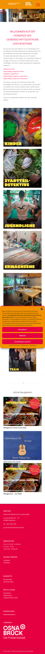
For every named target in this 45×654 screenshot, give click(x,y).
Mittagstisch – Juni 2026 (12, 494)
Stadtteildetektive (9, 614)
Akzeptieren (22, 329)
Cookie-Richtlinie (14, 345)
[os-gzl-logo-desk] (18, 4)
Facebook (6, 563)
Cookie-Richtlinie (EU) (10, 598)
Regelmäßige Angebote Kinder (13, 71)
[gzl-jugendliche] (22, 209)
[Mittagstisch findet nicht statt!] (22, 411)
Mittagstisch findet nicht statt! (15, 428)
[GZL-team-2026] (22, 358)
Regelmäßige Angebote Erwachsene (15, 78)
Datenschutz (25, 345)
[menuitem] (37, 4)
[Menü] (37, 4)
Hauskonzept (7, 579)
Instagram (6, 560)
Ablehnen (22, 335)
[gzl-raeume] (22, 292)
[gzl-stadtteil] (22, 168)
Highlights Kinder (9, 69)
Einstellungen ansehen (23, 341)
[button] (42, 309)
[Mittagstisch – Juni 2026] (22, 477)
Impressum (33, 345)
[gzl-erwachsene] (22, 250)
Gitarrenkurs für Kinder (12, 462)
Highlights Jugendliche (11, 74)
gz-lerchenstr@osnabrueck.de (13, 527)
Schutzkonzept (8, 582)
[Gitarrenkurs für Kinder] (22, 445)
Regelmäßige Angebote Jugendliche (15, 76)
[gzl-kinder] (22, 127)
